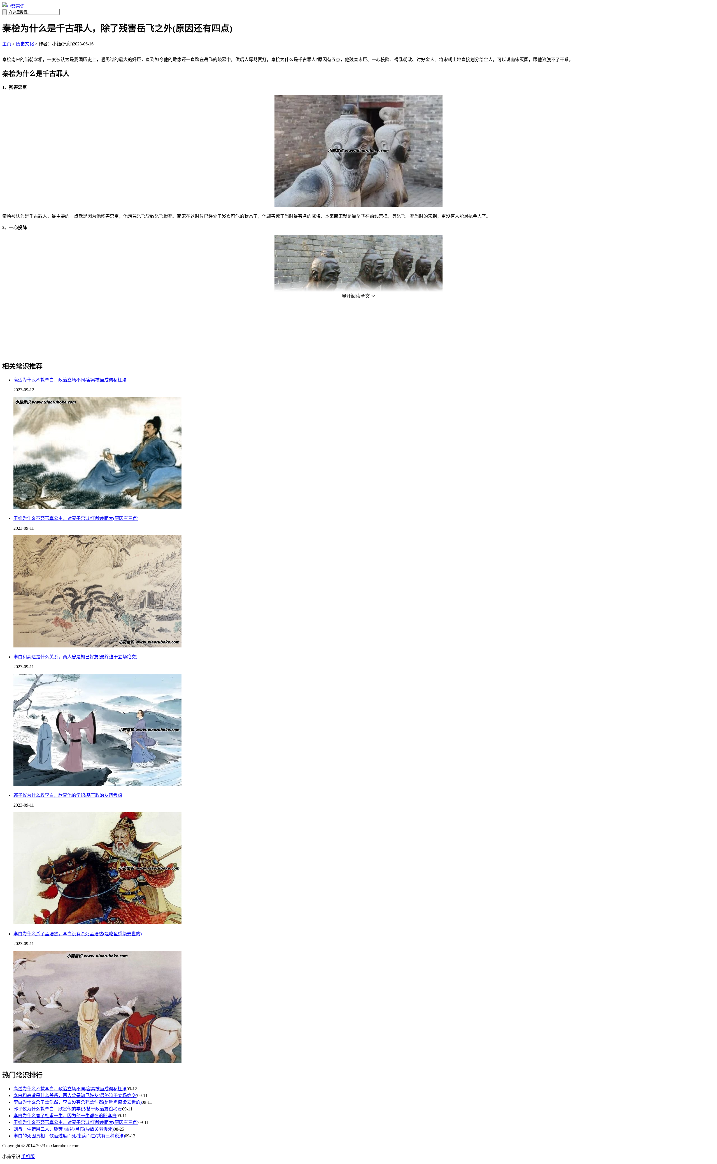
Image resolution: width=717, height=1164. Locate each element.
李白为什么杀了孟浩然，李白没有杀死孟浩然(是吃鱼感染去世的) (77, 933)
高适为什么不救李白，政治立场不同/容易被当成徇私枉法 (70, 380)
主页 (6, 43)
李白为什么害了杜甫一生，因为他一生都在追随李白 (65, 1115)
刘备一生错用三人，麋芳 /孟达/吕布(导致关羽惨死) (63, 1129)
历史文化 (25, 43)
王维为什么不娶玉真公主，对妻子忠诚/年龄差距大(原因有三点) (75, 518)
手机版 (28, 1156)
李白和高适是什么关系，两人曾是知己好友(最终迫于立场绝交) (75, 656)
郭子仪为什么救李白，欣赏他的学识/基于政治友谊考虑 (67, 795)
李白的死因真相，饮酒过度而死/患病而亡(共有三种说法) (69, 1135)
